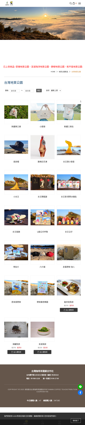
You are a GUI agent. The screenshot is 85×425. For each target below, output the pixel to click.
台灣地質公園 (76, 72)
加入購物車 (70, 310)
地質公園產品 (63, 72)
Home (53, 72)
